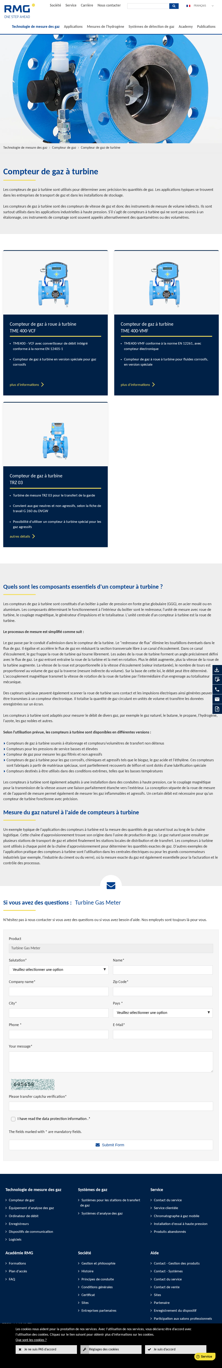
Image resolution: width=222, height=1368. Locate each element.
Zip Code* (121, 982)
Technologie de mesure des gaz (36, 27)
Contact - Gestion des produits (177, 1263)
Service (71, 5)
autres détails (20, 536)
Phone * (15, 1025)
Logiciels (15, 1239)
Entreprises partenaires (99, 1311)
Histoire (87, 1271)
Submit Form (113, 1145)
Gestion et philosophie (98, 1263)
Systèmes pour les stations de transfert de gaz (110, 1202)
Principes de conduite (98, 1279)
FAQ (12, 1279)
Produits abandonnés (170, 1232)
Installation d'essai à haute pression (180, 1224)
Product (15, 939)
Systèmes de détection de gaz (151, 27)
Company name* (22, 982)
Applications (73, 27)
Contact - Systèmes (168, 1271)
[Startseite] (19, 17)
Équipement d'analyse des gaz (31, 1208)
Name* (118, 960)
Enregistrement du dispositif (175, 1311)
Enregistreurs (19, 1224)
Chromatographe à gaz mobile (176, 1216)
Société (55, 5)
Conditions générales (97, 1287)
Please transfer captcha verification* (38, 1097)
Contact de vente (167, 1287)
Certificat (88, 1295)
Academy (186, 27)
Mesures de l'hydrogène (105, 27)
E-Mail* (119, 1025)
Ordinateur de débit (24, 1216)
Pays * (118, 1003)
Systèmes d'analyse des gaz (102, 1213)
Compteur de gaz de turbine (100, 148)
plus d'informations (24, 385)
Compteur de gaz (64, 148)
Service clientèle (166, 1208)
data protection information (64, 1119)
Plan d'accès (18, 1271)
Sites (85, 1303)
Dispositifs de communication (31, 1232)
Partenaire (162, 1303)
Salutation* (18, 960)
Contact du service (168, 1200)
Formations (17, 1263)
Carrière (87, 5)
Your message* (21, 1047)
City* (13, 1003)
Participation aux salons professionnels (183, 1319)
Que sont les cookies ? (31, 1340)
